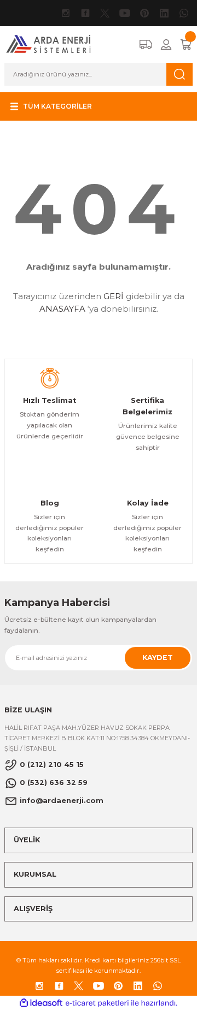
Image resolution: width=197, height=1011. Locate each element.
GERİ (113, 296)
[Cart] (186, 44)
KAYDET (157, 657)
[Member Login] (166, 44)
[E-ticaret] (97, 1003)
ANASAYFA (62, 309)
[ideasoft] (41, 1003)
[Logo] (48, 43)
